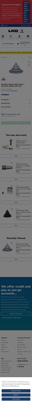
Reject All (16, 395)
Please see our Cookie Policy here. (10, 386)
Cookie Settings (16, 399)
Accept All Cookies (16, 391)
